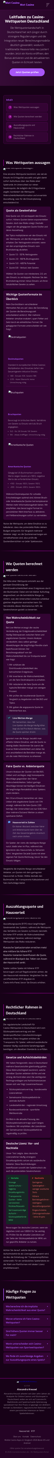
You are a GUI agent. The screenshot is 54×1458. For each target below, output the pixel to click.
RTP (33, 1431)
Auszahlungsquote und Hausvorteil (24, 126)
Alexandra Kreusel (27, 1389)
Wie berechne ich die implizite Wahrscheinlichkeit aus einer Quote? (25, 1308)
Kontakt (26, 1436)
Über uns (17, 1436)
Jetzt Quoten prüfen (27, 72)
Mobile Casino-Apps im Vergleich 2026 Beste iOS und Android (27, 1441)
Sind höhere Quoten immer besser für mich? (24, 1333)
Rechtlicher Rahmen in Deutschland (24, 137)
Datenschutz (35, 1436)
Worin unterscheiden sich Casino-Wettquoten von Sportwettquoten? (25, 1345)
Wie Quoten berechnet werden (28, 116)
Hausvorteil (24, 1431)
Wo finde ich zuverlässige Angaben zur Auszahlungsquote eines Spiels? (25, 1358)
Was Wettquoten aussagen (26, 107)
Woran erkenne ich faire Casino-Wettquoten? (23, 1320)
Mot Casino (27, 4)
